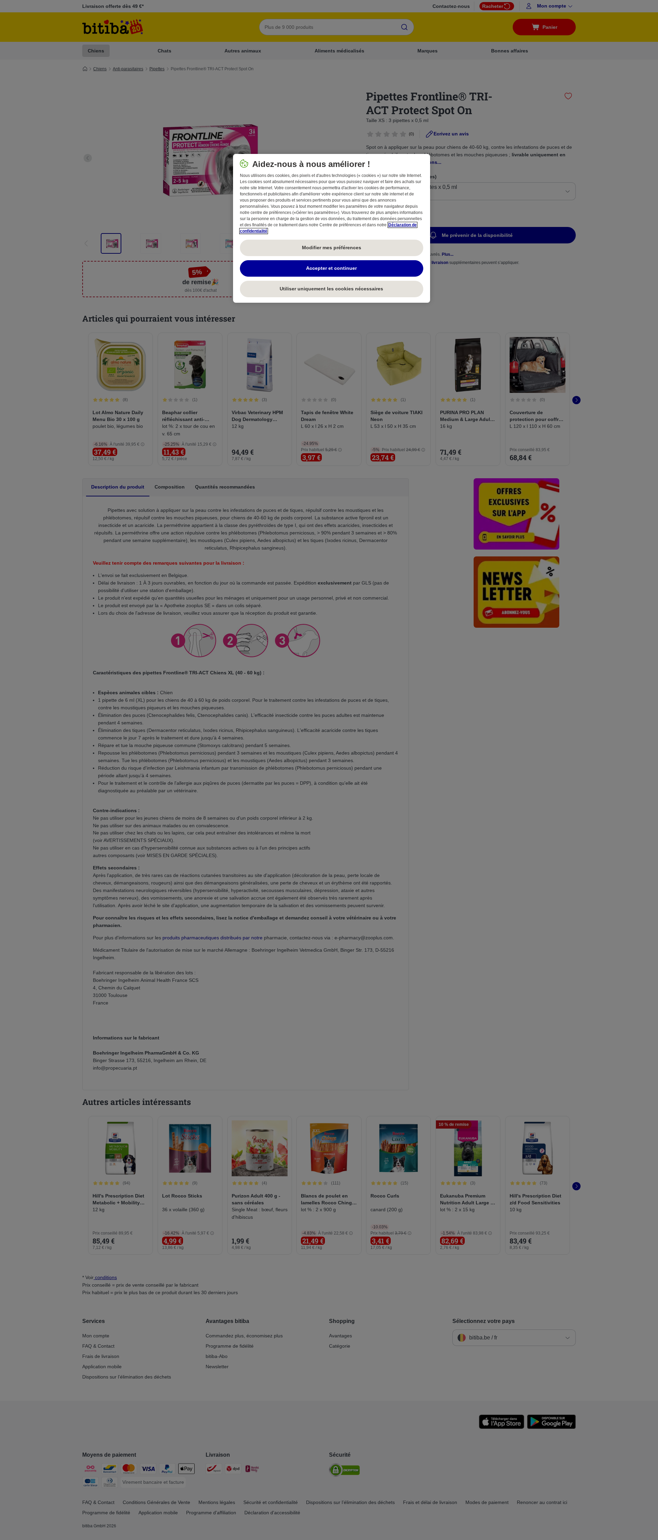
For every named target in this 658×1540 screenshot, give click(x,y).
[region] (331, 228)
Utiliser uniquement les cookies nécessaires (331, 288)
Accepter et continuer (331, 268)
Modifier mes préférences (331, 247)
